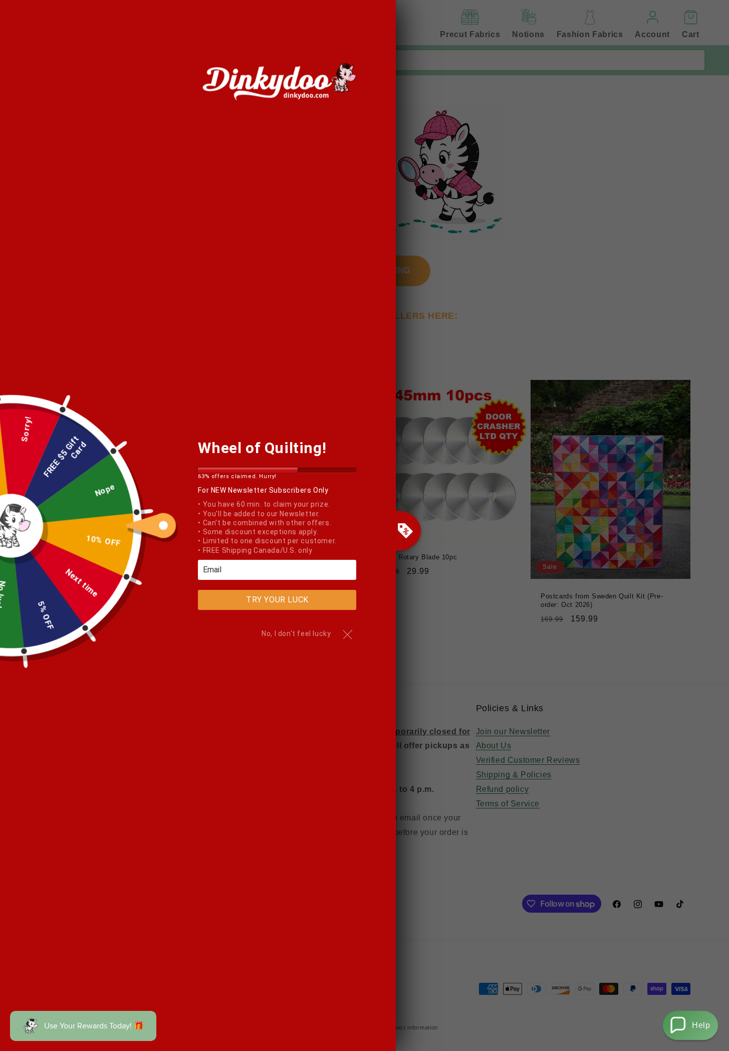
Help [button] (701, 1025)
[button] (690, 1025)
